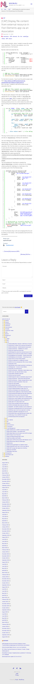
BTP (8, 340)
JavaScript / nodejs (9, 330)
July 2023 (4, 539)
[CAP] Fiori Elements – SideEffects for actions (18, 348)
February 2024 (5, 524)
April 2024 (4, 520)
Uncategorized (8, 453)
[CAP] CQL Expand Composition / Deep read (17, 381)
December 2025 (5, 479)
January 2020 (5, 626)
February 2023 (5, 549)
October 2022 (5, 558)
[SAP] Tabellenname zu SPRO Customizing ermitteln (18, 429)
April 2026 (4, 470)
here (11, 98)
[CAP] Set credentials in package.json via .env (18, 411)
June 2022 (4, 566)
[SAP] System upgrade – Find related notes (16, 431)
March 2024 (4, 522)
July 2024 (4, 514)
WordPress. (21, 679)
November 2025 (5, 481)
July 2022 (4, 564)
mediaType (25, 36)
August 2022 (4, 562)
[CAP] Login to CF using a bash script (16, 401)
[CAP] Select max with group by (15, 368)
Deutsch (7, 322)
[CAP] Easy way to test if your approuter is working (19, 409)
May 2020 (4, 618)
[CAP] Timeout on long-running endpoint (16, 358)
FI (7, 418)
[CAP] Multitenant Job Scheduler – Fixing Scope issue (19, 357)
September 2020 (5, 609)
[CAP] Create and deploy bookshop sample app (18, 403)
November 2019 (5, 630)
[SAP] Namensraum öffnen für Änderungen (16, 441)
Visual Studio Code (9, 454)
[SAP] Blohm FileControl (12, 451)
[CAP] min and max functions (14, 375)
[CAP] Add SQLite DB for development (16, 416)
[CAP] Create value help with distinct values (17, 371)
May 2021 (4, 593)
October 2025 (5, 483)
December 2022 (5, 553)
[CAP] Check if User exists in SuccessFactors (18, 395)
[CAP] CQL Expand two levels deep (15, 350)
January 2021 (5, 601)
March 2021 (4, 597)
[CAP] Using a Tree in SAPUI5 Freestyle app (17, 414)
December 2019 (5, 628)
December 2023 (5, 529)
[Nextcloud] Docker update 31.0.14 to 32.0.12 (11, 656)
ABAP (8, 338)
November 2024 (5, 506)
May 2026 (4, 468)
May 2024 (4, 518)
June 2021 (4, 591)
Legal (17, 673)
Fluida (16, 679)
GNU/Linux (7, 325)
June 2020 (4, 616)
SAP (5, 9)
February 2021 (5, 599)
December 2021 (5, 578)
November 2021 (5, 580)
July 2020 (4, 614)
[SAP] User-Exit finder (11, 449)
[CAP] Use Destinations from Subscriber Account (18, 390)
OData (3, 38)
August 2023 (4, 537)
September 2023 (5, 535)
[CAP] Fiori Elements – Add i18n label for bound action (19, 347)
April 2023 (4, 545)
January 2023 (5, 551)
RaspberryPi (8, 335)
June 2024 (4, 516)
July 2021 (4, 589)
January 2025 (5, 502)
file (18, 36)
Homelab (7, 328)
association (6, 36)
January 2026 (5, 477)
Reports (8, 423)
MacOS (7, 333)
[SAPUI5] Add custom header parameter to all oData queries (21, 365)
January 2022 (5, 576)
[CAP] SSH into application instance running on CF (19, 400)
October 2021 (5, 582)
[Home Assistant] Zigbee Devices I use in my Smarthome (14, 647)
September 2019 (5, 634)
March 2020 (4, 622)
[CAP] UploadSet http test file (14, 385)
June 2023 (4, 541)
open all (3, 319)
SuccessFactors (10, 424)
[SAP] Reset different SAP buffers (14, 438)
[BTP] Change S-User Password (14, 434)
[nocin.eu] (4, 4)
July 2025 (4, 489)
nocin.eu (13, 3)
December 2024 (5, 504)
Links (6, 332)
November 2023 (5, 531)
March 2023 (4, 547)
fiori (21, 36)
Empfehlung (7, 323)
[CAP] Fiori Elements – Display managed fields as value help (21, 380)
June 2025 (4, 491)
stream (10, 38)
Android (7, 320)
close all (8, 319)
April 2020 (4, 620)
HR (7, 421)
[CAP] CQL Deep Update (13, 383)
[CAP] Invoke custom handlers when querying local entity (20, 398)
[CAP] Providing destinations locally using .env (18, 388)
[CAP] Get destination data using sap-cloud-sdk (18, 405)
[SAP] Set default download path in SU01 (15, 436)
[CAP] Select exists (12, 363)
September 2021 (5, 585)
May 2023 (4, 543)
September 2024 (5, 510)
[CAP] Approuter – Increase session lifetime (17, 366)
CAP (9, 9)
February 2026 (5, 475)
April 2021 (4, 595)
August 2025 (4, 487)
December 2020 (5, 603)
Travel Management (11, 428)
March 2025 (4, 497)
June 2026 (4, 466)
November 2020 (5, 605)
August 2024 (4, 512)
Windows (7, 456)
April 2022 (4, 570)
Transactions (9, 426)
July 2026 (4, 464)
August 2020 (4, 611)
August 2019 (4, 636)
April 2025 (4, 495)
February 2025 (5, 499)
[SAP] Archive (10, 443)
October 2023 (5, 533)
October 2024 (5, 508)
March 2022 (4, 572)
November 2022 (5, 556)
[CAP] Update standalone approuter (15, 373)
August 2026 (4, 462)
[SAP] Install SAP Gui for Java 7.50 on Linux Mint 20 (18, 446)
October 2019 (5, 632)
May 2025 (4, 493)
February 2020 (5, 624)
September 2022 (5, 560)
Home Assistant (8, 327)
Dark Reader (17, 307)
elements (15, 36)
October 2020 (5, 607)
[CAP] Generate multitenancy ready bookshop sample (19, 391)
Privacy (17, 675)
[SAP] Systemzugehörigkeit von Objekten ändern (17, 444)
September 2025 (5, 485)
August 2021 (4, 587)
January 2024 (5, 526)
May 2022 (4, 568)
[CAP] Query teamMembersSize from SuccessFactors (20, 408)
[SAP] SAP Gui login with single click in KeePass (17, 448)
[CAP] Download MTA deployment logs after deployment (20, 393)
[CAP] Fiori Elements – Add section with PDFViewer (19, 378)
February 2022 (5, 574)
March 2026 (4, 473)
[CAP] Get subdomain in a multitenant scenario (18, 360)
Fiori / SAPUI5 (10, 419)
